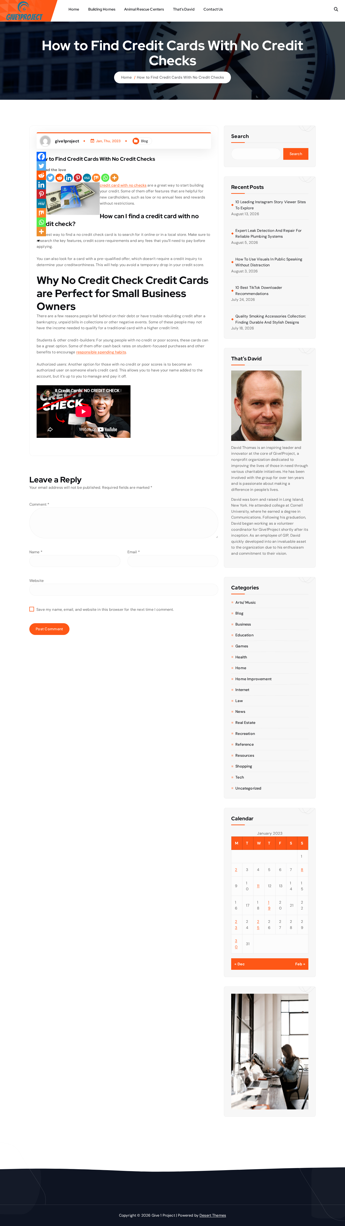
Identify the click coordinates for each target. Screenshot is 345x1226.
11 (258, 885)
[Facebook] (41, 156)
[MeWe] (87, 178)
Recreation (245, 733)
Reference (244, 744)
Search (240, 136)
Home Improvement (253, 678)
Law (239, 700)
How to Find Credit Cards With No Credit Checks (180, 77)
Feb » (300, 964)
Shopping (243, 766)
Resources (244, 755)
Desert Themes (212, 1215)
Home (74, 9)
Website (36, 580)
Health (241, 657)
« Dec (239, 964)
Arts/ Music (245, 602)
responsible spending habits (101, 352)
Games (241, 646)
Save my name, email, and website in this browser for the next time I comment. (105, 609)
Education (244, 635)
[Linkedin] (69, 178)
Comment (39, 504)
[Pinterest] (78, 178)
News (240, 711)
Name (35, 552)
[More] (114, 178)
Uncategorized (248, 788)
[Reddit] (59, 178)
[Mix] (96, 178)
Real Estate (245, 722)
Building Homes (101, 9)
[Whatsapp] (105, 178)
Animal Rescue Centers (144, 9)
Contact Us (213, 9)
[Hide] (38, 241)
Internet (242, 689)
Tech (239, 777)
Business (243, 624)
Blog (144, 141)
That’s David (184, 9)
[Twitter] (50, 178)
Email (133, 552)
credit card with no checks (123, 185)
